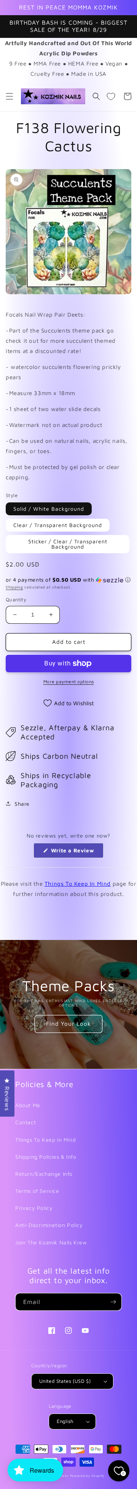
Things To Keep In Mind (78, 883)
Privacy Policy (34, 1208)
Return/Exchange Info (44, 1173)
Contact (25, 1122)
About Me (27, 1105)
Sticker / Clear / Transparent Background (67, 544)
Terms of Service (37, 1191)
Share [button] (22, 803)
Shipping (14, 587)
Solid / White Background (48, 508)
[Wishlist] (110, 96)
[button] (9, 96)
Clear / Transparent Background (57, 525)
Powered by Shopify (87, 1476)
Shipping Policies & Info (45, 1156)
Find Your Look (68, 1023)
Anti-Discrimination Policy (49, 1225)
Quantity (16, 599)
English (65, 1421)
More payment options (68, 681)
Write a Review (76, 852)
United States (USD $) (65, 1381)
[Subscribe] (113, 1302)
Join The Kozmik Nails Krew (51, 1242)
